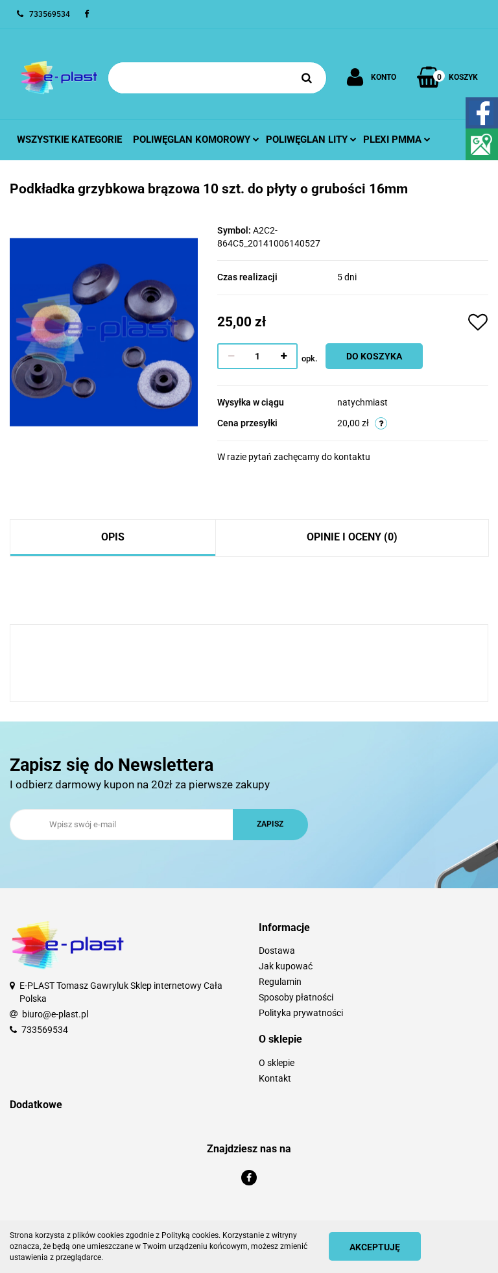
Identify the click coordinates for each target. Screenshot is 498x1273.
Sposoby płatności (296, 997)
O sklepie (276, 1063)
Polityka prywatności (301, 1013)
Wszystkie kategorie (69, 139)
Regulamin (280, 981)
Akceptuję (375, 1247)
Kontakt (275, 1078)
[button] (373, 928)
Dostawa (277, 950)
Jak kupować (286, 966)
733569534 (44, 1029)
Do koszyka (374, 356)
